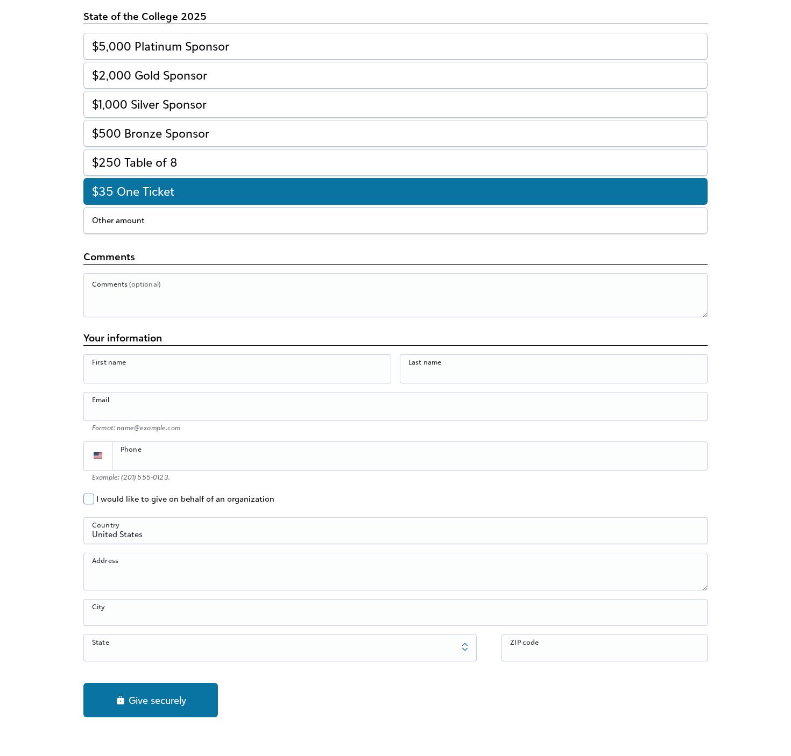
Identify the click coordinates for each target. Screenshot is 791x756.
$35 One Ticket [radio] (133, 191)
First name (109, 362)
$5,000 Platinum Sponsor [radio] (160, 46)
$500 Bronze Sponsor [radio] (150, 133)
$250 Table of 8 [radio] (135, 162)
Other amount (118, 220)
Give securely (156, 700)
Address (105, 560)
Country (105, 524)
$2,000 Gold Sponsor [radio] (149, 75)
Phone (131, 449)
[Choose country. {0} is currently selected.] (97, 455)
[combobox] (395, 536)
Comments (126, 284)
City (98, 606)
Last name (424, 362)
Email (100, 399)
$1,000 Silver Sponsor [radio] (149, 104)
